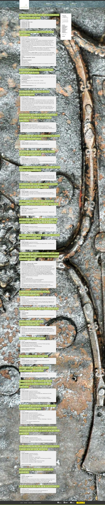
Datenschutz (30, 502)
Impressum (82, 4)
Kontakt (82, 3)
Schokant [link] (35, 360)
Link (48, 481)
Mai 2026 (63, 28)
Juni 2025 (63, 30)
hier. (30, 422)
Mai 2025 (63, 31)
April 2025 (63, 31)
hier (30, 399)
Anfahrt (82, 5)
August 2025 (64, 29)
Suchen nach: (64, 34)
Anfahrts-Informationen (37, 502)
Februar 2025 (64, 32)
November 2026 (64, 26)
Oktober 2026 (64, 27)
